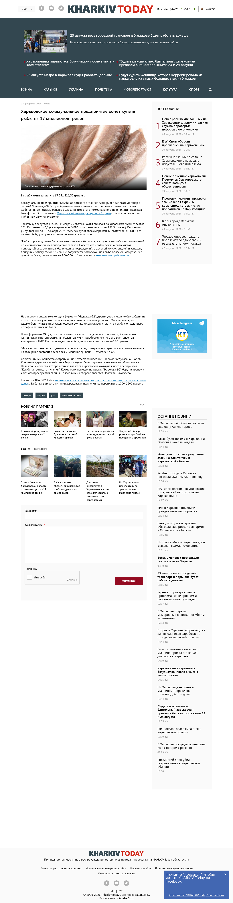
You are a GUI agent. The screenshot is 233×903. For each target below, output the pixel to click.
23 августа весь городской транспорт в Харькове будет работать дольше (129, 35)
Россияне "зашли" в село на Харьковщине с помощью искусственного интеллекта (182, 160)
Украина (76, 89)
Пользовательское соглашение (116, 873)
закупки (41, 395)
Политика (103, 89)
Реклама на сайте (140, 868)
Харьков (50, 89)
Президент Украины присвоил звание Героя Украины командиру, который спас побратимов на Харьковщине (184, 203)
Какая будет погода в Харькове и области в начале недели (181, 440)
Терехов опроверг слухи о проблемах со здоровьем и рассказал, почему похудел (181, 239)
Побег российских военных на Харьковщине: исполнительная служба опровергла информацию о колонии (185, 124)
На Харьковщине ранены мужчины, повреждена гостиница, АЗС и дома (175, 690)
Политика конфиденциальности (174, 868)
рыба (53, 395)
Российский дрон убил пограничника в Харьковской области (178, 763)
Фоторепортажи (137, 89)
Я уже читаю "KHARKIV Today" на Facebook (196, 895)
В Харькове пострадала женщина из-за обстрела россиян (181, 746)
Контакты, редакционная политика (60, 868)
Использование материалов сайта (106, 868)
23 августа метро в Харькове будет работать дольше (69, 75)
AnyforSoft (126, 898)
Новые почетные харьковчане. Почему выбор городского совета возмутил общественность (184, 181)
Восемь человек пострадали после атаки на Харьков (178, 559)
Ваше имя (31, 510)
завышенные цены (71, 395)
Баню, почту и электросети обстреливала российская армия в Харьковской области (181, 526)
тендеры (27, 395)
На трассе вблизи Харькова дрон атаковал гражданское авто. (181, 543)
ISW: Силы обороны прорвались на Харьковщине (183, 143)
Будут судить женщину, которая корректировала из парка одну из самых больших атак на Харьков (160, 77)
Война (26, 89)
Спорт (194, 89)
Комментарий (34, 525)
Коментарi (128, 580)
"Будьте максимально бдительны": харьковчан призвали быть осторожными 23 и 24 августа (157, 63)
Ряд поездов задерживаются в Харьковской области (179, 730)
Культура (170, 89)
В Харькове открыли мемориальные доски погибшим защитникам (181, 614)
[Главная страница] (116, 853)
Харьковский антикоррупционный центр (84, 213)
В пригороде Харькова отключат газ (178, 222)
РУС (120, 891)
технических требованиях (112, 255)
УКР (112, 891)
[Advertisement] (84, 286)
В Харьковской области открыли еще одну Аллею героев (180, 424)
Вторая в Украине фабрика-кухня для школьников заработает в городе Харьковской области (181, 633)
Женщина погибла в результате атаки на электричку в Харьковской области (180, 457)
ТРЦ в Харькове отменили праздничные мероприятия (177, 509)
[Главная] (110, 9)
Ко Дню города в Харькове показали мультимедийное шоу (179, 475)
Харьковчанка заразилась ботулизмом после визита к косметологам (70, 63)
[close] (226, 874)
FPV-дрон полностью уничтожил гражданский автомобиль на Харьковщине (181, 492)
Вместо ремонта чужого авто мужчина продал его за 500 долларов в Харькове (178, 652)
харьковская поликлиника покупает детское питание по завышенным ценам (83, 381)
